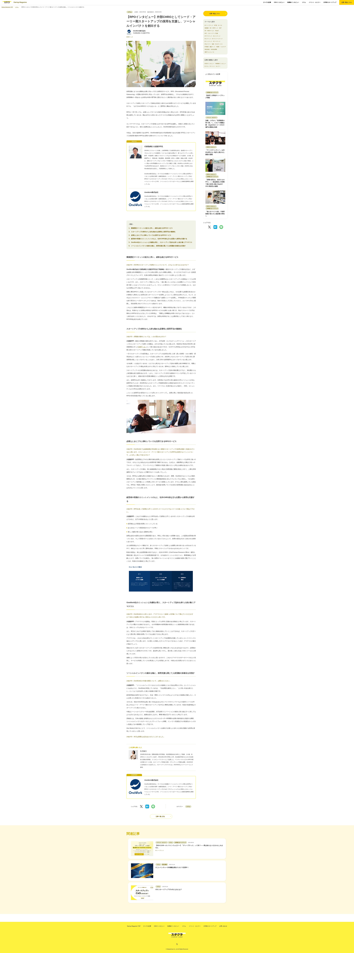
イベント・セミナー (314, 2)
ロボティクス (219, 44)
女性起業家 (214, 49)
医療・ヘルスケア (221, 46)
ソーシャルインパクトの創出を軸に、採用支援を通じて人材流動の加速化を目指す (158, 246)
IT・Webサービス (209, 30)
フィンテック (208, 41)
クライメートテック (218, 38)
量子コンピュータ (209, 52)
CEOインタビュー (279, 2)
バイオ (220, 25)
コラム (304, 2)
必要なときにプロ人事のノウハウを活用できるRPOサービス (151, 235)
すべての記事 (267, 2)
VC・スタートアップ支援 (211, 33)
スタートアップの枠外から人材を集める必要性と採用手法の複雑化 (153, 231)
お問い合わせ (223, 926)
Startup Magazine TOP (7, 7)
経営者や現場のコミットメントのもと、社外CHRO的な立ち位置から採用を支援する (159, 238)
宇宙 (216, 25)
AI (210, 28)
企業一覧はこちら (346, 2)
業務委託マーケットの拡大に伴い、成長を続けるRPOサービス (152, 228)
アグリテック (208, 36)
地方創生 (207, 49)
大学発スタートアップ (329, 2)
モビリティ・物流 (209, 44)
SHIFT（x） (142, 347)
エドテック (208, 38)
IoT (220, 28)
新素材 (207, 28)
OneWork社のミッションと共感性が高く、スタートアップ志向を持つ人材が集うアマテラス (161, 242)
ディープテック (209, 25)
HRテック (130, 37)
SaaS (217, 30)
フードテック (217, 41)
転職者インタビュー (293, 2)
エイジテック (217, 36)
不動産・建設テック (210, 46)
